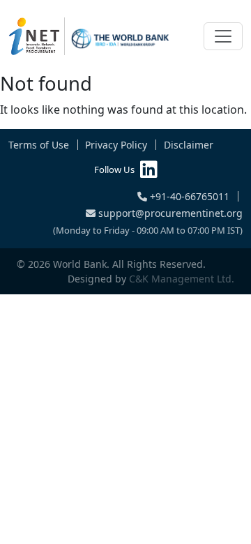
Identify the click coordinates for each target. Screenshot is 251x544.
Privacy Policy (116, 144)
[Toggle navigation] (223, 36)
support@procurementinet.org (169, 213)
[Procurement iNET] (89, 36)
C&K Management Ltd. (181, 278)
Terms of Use (38, 144)
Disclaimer (188, 144)
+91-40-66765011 (188, 196)
